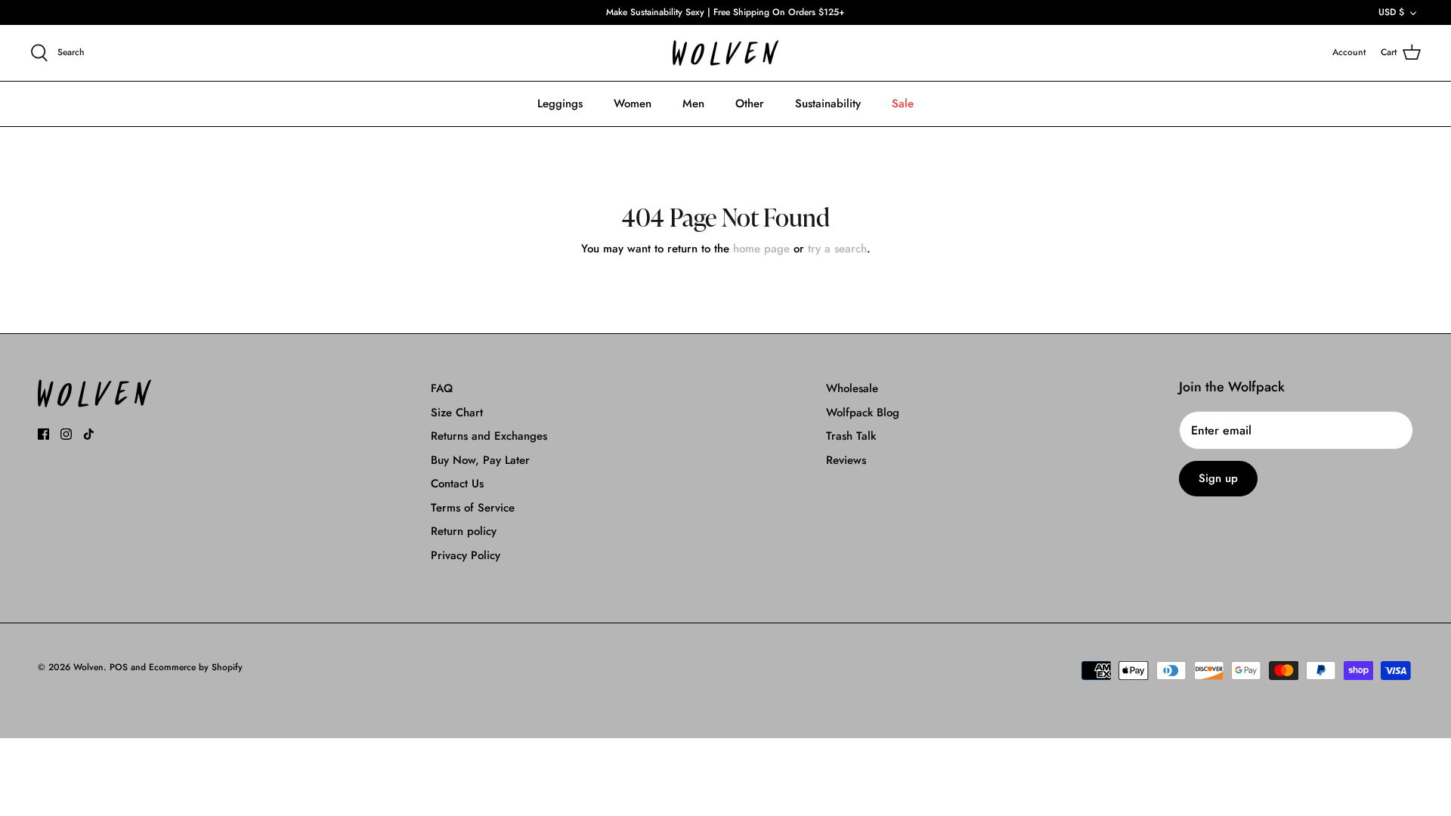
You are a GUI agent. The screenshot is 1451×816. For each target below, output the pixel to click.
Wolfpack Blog (862, 412)
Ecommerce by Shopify (196, 667)
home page (761, 248)
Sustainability (828, 103)
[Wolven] (725, 53)
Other (749, 103)
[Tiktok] (88, 434)
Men (693, 103)
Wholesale (852, 388)
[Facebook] (43, 434)
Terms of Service (473, 507)
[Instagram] (66, 434)
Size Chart (457, 412)
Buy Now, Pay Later (480, 460)
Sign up (1218, 478)
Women (632, 103)
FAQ (442, 388)
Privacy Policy (465, 555)
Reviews (846, 460)
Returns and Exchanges (489, 436)
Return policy (464, 531)
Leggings (560, 103)
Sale (903, 103)
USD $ (1391, 12)
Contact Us (457, 483)
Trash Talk (851, 436)
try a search (837, 248)
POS (119, 667)
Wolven (88, 667)
